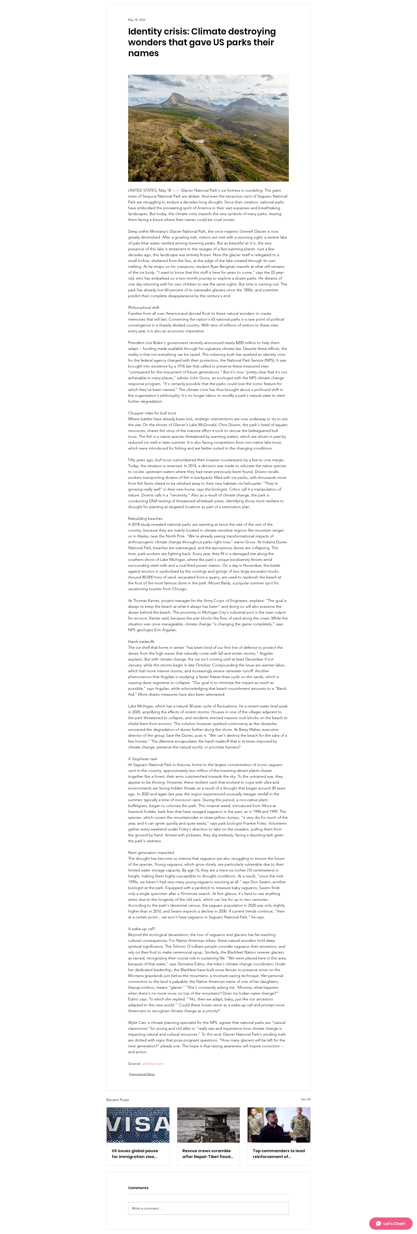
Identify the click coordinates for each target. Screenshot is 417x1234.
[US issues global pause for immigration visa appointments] (138, 1125)
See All (306, 1099)
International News (142, 1074)
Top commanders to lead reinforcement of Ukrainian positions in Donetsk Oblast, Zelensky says (279, 1154)
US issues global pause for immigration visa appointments (135, 1154)
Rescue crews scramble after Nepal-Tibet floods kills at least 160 (207, 1154)
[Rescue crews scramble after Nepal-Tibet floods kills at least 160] (208, 1125)
